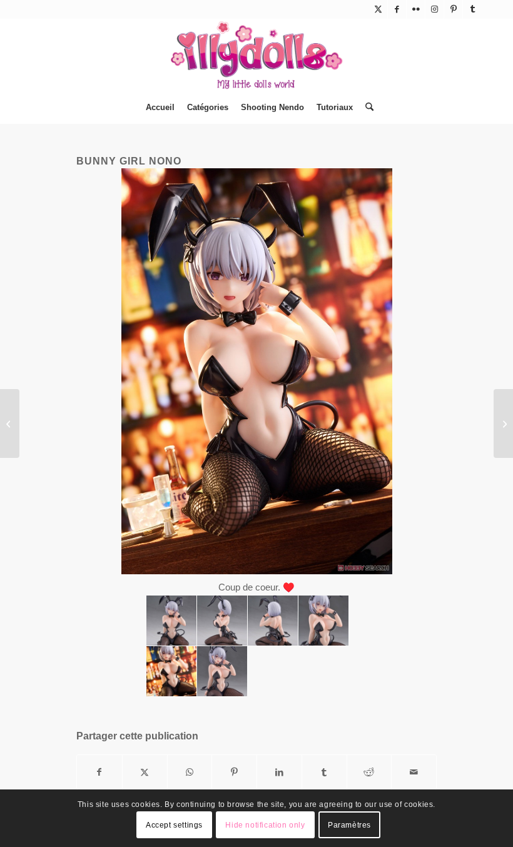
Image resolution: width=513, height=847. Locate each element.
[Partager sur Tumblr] (324, 772)
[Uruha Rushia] (9, 423)
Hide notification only (265, 825)
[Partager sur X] (145, 772)
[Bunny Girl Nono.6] (323, 621)
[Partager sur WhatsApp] (190, 772)
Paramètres (349, 825)
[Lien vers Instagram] (434, 9)
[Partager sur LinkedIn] (279, 772)
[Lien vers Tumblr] (472, 9)
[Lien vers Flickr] (416, 9)
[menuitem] (160, 107)
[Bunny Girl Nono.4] (273, 621)
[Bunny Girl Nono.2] (171, 621)
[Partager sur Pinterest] (234, 772)
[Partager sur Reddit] (369, 772)
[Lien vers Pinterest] (453, 9)
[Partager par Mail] (414, 772)
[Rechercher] (366, 107)
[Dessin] (503, 423)
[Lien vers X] (378, 9)
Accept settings (174, 825)
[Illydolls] (256, 55)
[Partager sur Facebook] (99, 772)
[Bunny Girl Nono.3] (222, 621)
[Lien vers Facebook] (397, 9)
